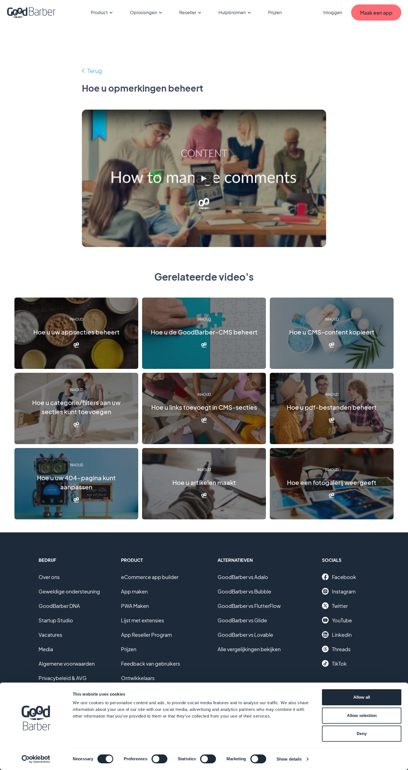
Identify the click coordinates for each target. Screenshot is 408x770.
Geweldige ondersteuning (69, 591)
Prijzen (275, 12)
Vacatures (50, 634)
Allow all (361, 697)
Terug (94, 70)
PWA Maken (135, 606)
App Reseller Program (146, 634)
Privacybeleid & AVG (63, 678)
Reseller (187, 12)
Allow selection (362, 715)
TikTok (339, 663)
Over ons (49, 577)
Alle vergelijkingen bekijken (249, 649)
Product (99, 12)
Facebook (344, 577)
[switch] (159, 758)
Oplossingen (143, 12)
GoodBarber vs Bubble (244, 591)
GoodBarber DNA (59, 606)
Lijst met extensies (142, 620)
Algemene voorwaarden (67, 663)
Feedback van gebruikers (150, 663)
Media (46, 649)
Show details (289, 759)
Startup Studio (56, 620)
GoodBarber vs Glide (242, 620)
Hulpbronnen (232, 12)
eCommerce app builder (149, 577)
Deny (362, 733)
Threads (341, 649)
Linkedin (342, 634)
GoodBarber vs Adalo (243, 577)
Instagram (344, 591)
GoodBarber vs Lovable (245, 634)
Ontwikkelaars (138, 678)
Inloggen (332, 12)
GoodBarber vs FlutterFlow (249, 606)
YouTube (342, 620)
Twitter (340, 606)
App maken (134, 591)
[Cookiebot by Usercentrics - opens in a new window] (36, 759)
